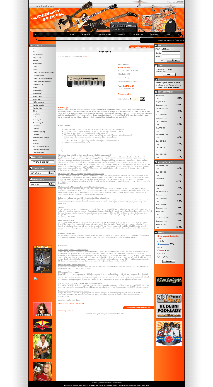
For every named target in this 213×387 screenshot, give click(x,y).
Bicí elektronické (38, 55)
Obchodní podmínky (104, 34)
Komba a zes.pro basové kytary (42, 78)
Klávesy (35, 111)
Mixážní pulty (37, 120)
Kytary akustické (38, 84)
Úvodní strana (179, 40)
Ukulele (35, 87)
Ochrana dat (122, 34)
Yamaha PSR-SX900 (162, 218)
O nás (72, 34)
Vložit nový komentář (65, 311)
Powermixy (36, 126)
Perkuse (35, 69)
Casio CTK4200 (161, 141)
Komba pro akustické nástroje (42, 81)
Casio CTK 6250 (161, 121)
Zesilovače (36, 129)
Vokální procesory (38, 102)
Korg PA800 (160, 95)
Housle (35, 140)
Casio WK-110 (160, 147)
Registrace (161, 60)
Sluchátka (36, 134)
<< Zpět (160, 40)
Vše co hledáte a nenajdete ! (41, 149)
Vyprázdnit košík (161, 71)
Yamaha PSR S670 (162, 191)
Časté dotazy (154, 34)
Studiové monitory (38, 117)
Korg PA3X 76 (160, 102)
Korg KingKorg (161, 224)
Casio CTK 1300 (161, 154)
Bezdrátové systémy (39, 132)
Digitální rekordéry (38, 105)
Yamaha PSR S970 (162, 108)
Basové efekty (37, 99)
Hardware (35, 61)
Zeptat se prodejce (125, 94)
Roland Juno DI (161, 205)
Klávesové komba (38, 75)
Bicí (34, 52)
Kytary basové (37, 93)
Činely (35, 66)
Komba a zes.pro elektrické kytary (43, 72)
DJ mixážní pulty (38, 123)
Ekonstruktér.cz (116, 383)
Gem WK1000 (160, 128)
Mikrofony (36, 143)
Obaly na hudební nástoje (40, 146)
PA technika (36, 114)
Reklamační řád (138, 34)
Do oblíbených (169, 40)
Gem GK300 (160, 185)
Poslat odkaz (80, 303)
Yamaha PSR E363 (162, 134)
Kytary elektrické (38, 90)
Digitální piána (37, 108)
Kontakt (168, 34)
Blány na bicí (37, 58)
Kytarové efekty (37, 96)
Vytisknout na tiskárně (66, 303)
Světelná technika (38, 152)
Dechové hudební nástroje (41, 137)
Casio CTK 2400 (161, 115)
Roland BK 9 (160, 211)
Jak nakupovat (85, 34)
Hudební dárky (37, 63)
